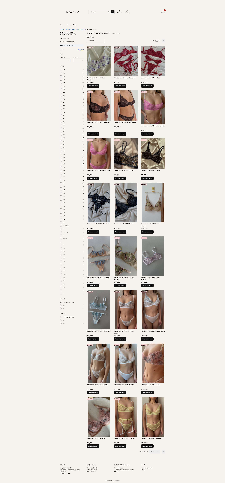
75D (64, 134)
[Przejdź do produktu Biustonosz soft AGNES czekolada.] (126, 105)
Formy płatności (118, 468)
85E (64, 190)
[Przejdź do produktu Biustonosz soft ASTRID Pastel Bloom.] (126, 309)
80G (64, 173)
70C (64, 99)
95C (64, 216)
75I (64, 151)
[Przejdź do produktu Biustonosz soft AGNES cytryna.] (153, 417)
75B (64, 128)
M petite (65, 238)
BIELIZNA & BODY (70, 29)
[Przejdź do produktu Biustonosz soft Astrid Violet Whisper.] (99, 61)
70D (64, 102)
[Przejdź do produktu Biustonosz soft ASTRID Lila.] (153, 363)
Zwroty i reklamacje (65, 473)
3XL (64, 251)
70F (64, 109)
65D (64, 76)
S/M (64, 261)
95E (64, 287)
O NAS (143, 469)
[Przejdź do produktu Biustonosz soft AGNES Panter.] (153, 153)
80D (64, 164)
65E (64, 79)
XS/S (64, 258)
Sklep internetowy (112, 480)
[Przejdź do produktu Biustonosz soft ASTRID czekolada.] (99, 105)
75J (64, 280)
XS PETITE (66, 225)
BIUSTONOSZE (81, 29)
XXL (64, 248)
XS (63, 222)
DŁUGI (64, 274)
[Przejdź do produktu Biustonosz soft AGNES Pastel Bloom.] (153, 309)
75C (64, 131)
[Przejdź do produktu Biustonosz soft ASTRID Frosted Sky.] (99, 309)
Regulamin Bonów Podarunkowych (70, 469)
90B (64, 199)
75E (64, 138)
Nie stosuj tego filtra (68, 302)
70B (64, 96)
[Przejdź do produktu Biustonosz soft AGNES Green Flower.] (153, 202)
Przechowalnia (91, 471)
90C (64, 203)
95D (64, 219)
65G (64, 86)
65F (64, 83)
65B (64, 70)
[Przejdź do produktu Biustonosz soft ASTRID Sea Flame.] (99, 256)
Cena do (75, 57)
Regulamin (63, 471)
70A (64, 92)
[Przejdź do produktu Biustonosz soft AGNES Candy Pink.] (99, 153)
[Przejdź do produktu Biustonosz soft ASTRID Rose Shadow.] (153, 256)
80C (64, 160)
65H (64, 89)
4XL (64, 255)
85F (64, 193)
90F (64, 284)
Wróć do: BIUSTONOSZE (68, 42)
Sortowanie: (90, 37)
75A (64, 125)
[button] (112, 11)
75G (64, 144)
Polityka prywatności (66, 468)
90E (64, 209)
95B (64, 212)
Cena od (62, 57)
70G (64, 112)
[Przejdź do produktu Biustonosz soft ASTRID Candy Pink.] (153, 107)
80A (64, 154)
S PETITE (65, 232)
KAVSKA (62, 29)
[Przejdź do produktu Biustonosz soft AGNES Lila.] (99, 417)
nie (63, 308)
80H (64, 177)
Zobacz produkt (93, 85)
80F (64, 170)
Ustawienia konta (92, 469)
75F (64, 141)
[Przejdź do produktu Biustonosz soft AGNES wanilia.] (126, 363)
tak (63, 305)
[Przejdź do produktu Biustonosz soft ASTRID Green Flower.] (126, 256)
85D (64, 186)
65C (64, 73)
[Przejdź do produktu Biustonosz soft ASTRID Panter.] (126, 153)
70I (64, 118)
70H (64, 115)
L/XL (64, 268)
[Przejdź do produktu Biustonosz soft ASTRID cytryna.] (126, 417)
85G (64, 196)
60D (64, 277)
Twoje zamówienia (92, 468)
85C (64, 183)
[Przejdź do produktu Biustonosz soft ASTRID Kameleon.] (99, 202)
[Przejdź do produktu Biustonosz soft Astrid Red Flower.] (126, 61)
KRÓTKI (65, 271)
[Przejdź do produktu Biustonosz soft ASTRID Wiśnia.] (153, 61)
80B (64, 157)
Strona (153, 40)
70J (64, 122)
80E (64, 167)
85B (64, 180)
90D (64, 206)
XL (63, 245)
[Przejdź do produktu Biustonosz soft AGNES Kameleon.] (126, 202)
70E (64, 105)
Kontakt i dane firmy (146, 468)
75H (64, 147)
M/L (64, 264)
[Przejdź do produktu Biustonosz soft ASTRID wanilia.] (99, 363)
